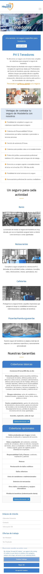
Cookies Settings (21, 559)
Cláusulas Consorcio (9, 518)
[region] (21, 561)
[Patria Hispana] (8, 6)
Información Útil (8, 527)
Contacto (5, 522)
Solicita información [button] (21, 421)
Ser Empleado (7, 542)
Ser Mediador (7, 537)
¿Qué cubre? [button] (21, 46)
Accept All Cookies (21, 570)
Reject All (21, 565)
